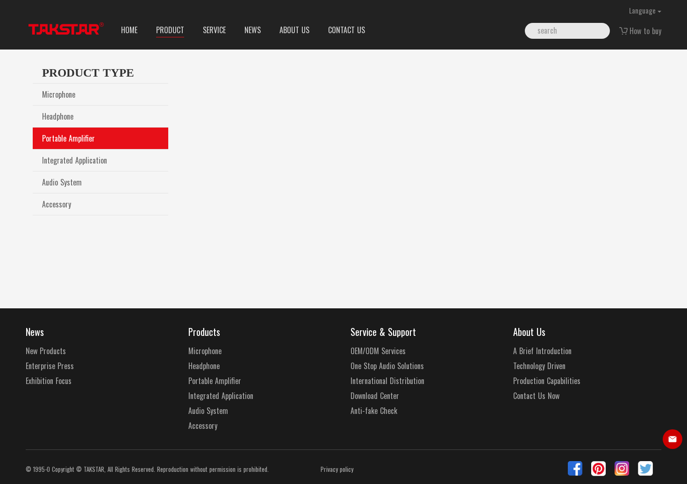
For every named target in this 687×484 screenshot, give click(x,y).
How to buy (645, 30)
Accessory (56, 204)
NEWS (252, 30)
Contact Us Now (536, 396)
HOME (129, 30)
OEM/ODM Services (378, 351)
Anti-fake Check (374, 411)
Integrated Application (74, 160)
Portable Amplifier (68, 138)
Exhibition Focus (49, 381)
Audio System (62, 182)
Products (204, 331)
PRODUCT (170, 30)
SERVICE (214, 30)
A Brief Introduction (542, 351)
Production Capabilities (546, 381)
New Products (46, 351)
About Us (529, 331)
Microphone (58, 94)
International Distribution (387, 381)
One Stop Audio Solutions (387, 366)
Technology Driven (539, 366)
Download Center (375, 396)
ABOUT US (294, 30)
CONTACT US (346, 30)
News (35, 331)
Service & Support (383, 331)
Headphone (57, 116)
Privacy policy (337, 469)
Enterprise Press (50, 366)
